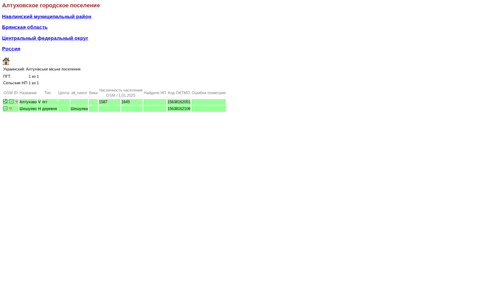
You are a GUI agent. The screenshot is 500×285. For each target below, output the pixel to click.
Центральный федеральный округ (45, 38)
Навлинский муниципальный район (46, 16)
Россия (11, 48)
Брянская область (25, 27)
